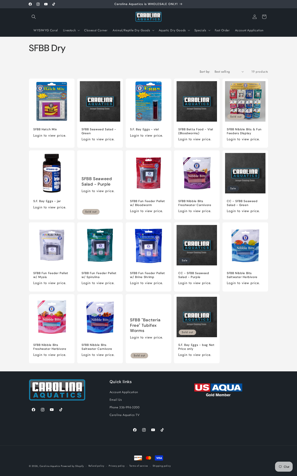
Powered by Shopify (72, 466)
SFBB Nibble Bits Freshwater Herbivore (49, 347)
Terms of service (138, 466)
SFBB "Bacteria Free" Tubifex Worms (145, 325)
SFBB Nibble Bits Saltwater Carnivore (97, 347)
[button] (33, 17)
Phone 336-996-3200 (125, 407)
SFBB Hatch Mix (45, 129)
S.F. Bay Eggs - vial (144, 129)
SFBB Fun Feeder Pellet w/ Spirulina (99, 275)
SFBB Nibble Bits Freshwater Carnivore (194, 203)
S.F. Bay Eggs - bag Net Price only (196, 347)
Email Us (116, 399)
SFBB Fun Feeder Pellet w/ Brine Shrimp (147, 275)
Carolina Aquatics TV (125, 414)
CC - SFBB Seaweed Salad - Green (242, 203)
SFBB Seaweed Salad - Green (99, 131)
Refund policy (96, 466)
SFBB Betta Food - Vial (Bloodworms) (195, 131)
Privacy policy (117, 466)
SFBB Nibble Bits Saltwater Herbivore (242, 275)
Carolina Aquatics (50, 466)
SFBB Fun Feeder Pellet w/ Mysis (50, 275)
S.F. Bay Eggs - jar (47, 201)
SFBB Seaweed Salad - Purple (97, 181)
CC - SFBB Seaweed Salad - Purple (193, 275)
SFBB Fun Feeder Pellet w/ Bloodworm (147, 203)
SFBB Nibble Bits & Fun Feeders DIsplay (244, 131)
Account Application (124, 392)
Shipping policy (162, 466)
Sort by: (205, 71)
